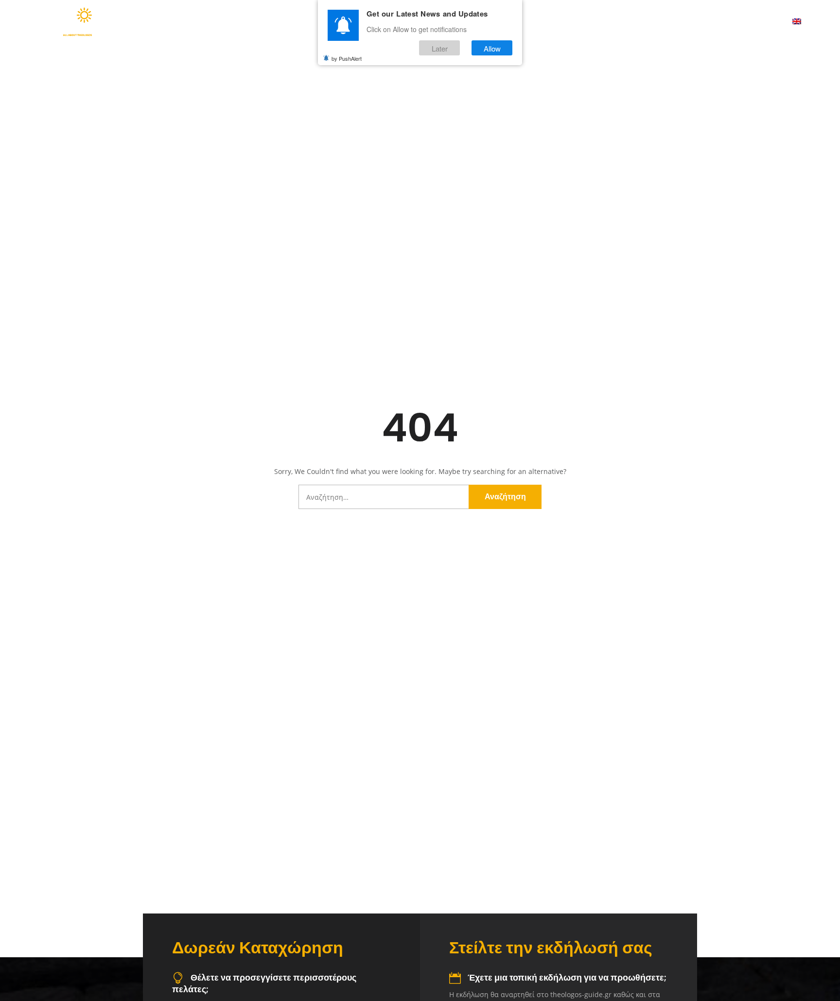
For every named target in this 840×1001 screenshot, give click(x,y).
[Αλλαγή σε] (797, 22)
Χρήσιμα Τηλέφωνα (677, 22)
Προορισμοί (547, 22)
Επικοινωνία (754, 22)
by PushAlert (347, 58)
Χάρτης (610, 22)
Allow (492, 48)
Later (440, 48)
